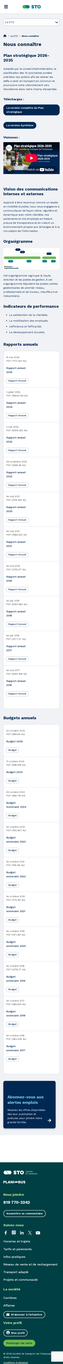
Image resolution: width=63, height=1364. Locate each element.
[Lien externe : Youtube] (38, 1232)
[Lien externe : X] (30, 1232)
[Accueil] (4, 35)
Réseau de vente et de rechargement (30, 1264)
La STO (14, 36)
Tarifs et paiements (17, 1249)
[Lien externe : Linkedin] (21, 1232)
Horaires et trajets (16, 1241)
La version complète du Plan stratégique (25, 109)
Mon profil (18, 1332)
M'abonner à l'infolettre (26, 1314)
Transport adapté (15, 1272)
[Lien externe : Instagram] (13, 1232)
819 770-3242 (16, 1202)
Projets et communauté (20, 1279)
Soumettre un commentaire (24, 1213)
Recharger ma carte (19, 1343)
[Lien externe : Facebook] (5, 1232)
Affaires (9, 1305)
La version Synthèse (19, 125)
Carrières (10, 1298)
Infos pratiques (14, 1256)
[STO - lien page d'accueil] (31, 6)
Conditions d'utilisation (15, 1362)
